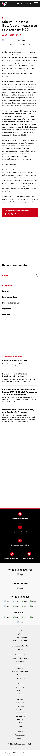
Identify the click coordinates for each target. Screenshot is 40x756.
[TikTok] (30, 3)
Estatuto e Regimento (20, 672)
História (6, 314)
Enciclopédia (20, 716)
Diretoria (20, 665)
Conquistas (20, 713)
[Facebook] (21, 3)
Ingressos (6, 308)
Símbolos (20, 723)
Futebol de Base (9, 297)
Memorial (20, 726)
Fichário (20, 719)
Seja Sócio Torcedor (20, 640)
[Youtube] (18, 3)
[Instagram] (27, 3)
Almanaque (20, 703)
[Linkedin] (15, 214)
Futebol (6, 291)
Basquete (6, 18)
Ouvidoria (20, 675)
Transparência (20, 678)
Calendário (20, 709)
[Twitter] (24, 3)
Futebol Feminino (10, 303)
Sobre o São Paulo (20, 658)
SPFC (4, 4)
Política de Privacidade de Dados (20, 744)
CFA (20, 694)
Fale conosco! (20, 735)
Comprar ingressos (20, 637)
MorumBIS (20, 687)
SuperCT (20, 690)
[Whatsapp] (12, 214)
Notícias (20, 649)
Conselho (20, 668)
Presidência (20, 662)
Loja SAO (20, 634)
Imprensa (20, 738)
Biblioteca (20, 706)
